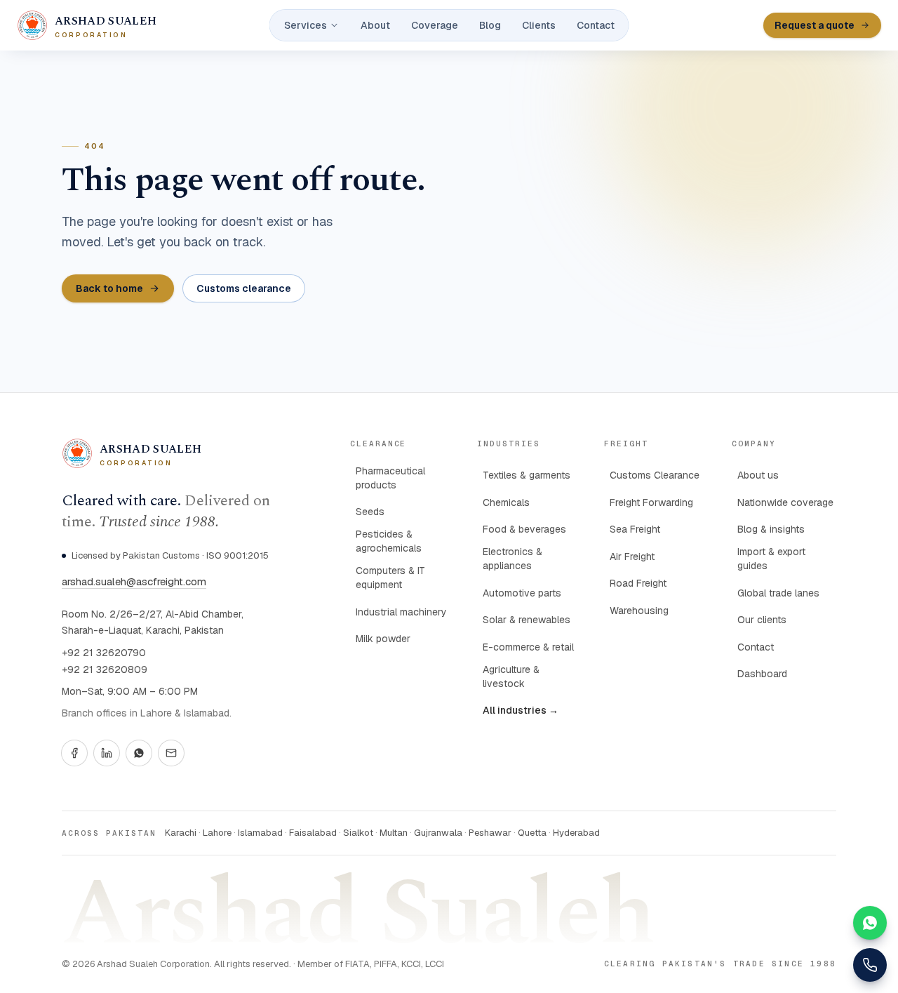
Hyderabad (576, 833)
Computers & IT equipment (390, 577)
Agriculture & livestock (511, 676)
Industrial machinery (401, 612)
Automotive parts (522, 593)
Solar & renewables (526, 619)
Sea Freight (635, 529)
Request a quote (815, 25)
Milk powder (383, 638)
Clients (539, 25)
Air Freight (632, 556)
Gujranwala (438, 833)
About (375, 25)
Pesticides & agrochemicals (389, 541)
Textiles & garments (526, 475)
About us (758, 475)
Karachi (180, 833)
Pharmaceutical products (390, 478)
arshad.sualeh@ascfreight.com (134, 581)
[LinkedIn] (106, 753)
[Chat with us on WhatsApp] (870, 923)
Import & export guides (771, 558)
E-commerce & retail (528, 647)
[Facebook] (74, 753)
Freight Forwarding (651, 502)
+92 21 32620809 (104, 669)
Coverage (434, 25)
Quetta (532, 833)
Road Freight (638, 583)
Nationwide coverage (785, 502)
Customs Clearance (654, 475)
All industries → (520, 710)
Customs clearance (243, 288)
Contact (596, 25)
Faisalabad (313, 833)
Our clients (761, 619)
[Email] (171, 753)
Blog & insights (771, 529)
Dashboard (762, 673)
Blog (490, 25)
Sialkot (358, 833)
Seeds (370, 511)
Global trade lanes (778, 593)
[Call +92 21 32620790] (870, 965)
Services (305, 25)
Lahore (217, 833)
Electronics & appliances (512, 558)
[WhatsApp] (139, 753)
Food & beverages (524, 529)
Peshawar (490, 833)
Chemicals (506, 502)
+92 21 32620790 (104, 652)
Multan (394, 833)
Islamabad (260, 833)
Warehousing (639, 610)
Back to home (109, 288)
